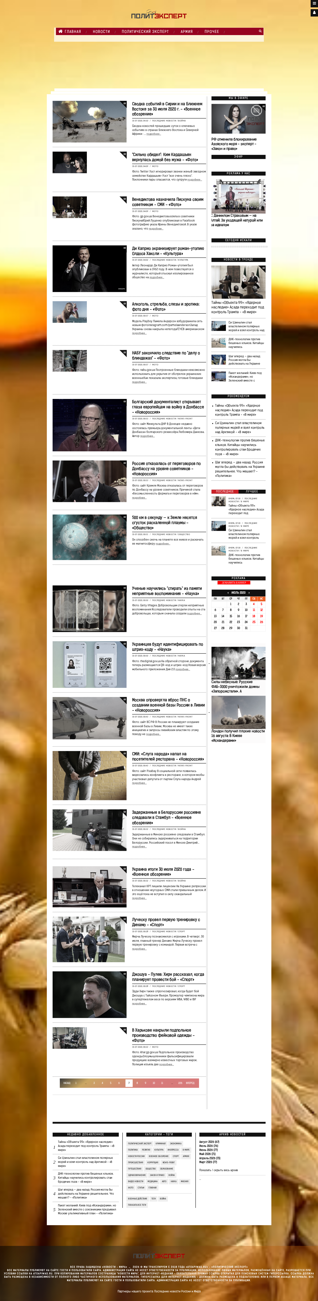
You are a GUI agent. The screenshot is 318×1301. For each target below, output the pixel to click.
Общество (184, 534)
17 (246, 616)
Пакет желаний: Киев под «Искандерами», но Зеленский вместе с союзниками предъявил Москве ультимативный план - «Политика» (87, 1209)
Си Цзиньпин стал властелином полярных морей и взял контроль (244, 534)
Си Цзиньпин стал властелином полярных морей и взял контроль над (246, 326)
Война (182, 121)
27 (215, 628)
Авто (164, 1182)
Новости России (136, 1156)
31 (246, 628)
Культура (183, 260)
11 (162, 1083)
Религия (146, 1150)
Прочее (212, 32)
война (163, 1199)
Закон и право (157, 1175)
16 (238, 616)
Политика (133, 1150)
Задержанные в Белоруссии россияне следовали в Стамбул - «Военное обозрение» (166, 818)
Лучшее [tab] (252, 491)
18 (253, 616)
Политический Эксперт (145, 32)
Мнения (184, 1182)
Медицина (153, 1182)
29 (230, 628)
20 (215, 622)
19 (261, 616)
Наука (181, 600)
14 (223, 616)
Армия (187, 32)
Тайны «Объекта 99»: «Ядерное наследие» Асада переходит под (246, 510)
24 (246, 622)
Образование (166, 1169)
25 (253, 622)
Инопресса (173, 1150)
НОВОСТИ (101, 32)
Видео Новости (135, 1182)
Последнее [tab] (225, 491)
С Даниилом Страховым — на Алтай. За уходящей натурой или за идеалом (237, 220)
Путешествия (134, 1169)
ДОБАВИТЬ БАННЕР (234, 583)
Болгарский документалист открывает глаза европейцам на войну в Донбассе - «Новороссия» (168, 407)
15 (230, 616)
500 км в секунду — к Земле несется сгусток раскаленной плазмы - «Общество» (164, 523)
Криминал (161, 1144)
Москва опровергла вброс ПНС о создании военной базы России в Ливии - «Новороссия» (168, 705)
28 (223, 628)
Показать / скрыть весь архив (218, 1170)
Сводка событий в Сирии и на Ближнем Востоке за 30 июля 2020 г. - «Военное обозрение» (167, 109)
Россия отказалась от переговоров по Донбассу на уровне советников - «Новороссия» (166, 469)
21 (223, 622)
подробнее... (153, 134)
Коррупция (152, 1163)
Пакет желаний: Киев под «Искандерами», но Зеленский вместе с (245, 377)
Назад (66, 1083)
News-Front (185, 419)
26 (261, 622)
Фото (155, 166)
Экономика (175, 1144)
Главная (73, 32)
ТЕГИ (153, 1199)
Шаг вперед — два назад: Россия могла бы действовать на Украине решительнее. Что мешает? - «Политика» (86, 1193)
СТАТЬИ (141, 1188)
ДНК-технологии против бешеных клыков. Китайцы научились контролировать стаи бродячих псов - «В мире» (86, 1177)
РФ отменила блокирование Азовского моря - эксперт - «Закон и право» (234, 144)
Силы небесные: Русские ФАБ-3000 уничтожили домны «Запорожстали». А (235, 687)
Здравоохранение (137, 1175)
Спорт (181, 932)
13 (215, 616)
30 (238, 628)
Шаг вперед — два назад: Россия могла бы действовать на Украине (244, 360)
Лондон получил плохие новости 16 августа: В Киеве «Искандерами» (238, 736)
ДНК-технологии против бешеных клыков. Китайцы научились (246, 343)
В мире (245, 502)
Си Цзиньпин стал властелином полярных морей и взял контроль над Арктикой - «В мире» (239, 428)
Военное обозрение (159, 1156)
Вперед (190, 1083)
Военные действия (137, 1199)
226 (180, 1083)
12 (261, 610)
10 (154, 1083)
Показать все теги (137, 1205)
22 (230, 622)
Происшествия (135, 1163)
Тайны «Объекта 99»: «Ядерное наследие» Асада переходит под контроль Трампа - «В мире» (237, 307)
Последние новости (164, 121)
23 (238, 622)
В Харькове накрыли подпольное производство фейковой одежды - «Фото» (163, 1035)
